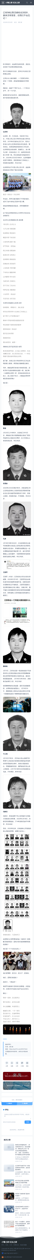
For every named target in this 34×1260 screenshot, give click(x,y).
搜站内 (10, 1103)
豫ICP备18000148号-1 (11, 1253)
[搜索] (27, 2)
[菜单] (30, 2)
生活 (15, 22)
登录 (27, 1122)
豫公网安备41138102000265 (13, 1257)
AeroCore (27, 1248)
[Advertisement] (17, 41)
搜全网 (25, 1103)
